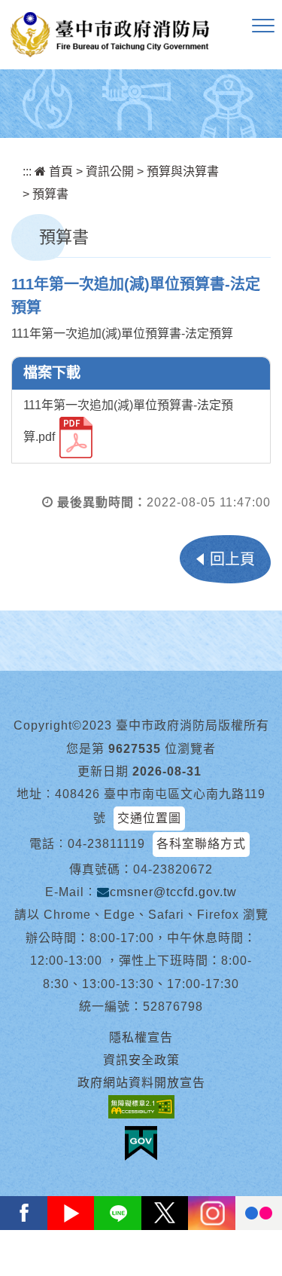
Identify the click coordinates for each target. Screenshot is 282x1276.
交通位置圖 (149, 818)
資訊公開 (110, 171)
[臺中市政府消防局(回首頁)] (110, 34)
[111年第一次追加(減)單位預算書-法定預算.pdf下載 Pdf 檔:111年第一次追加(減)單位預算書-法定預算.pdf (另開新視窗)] (76, 437)
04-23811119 (106, 843)
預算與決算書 (183, 171)
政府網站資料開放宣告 (141, 1082)
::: (27, 171)
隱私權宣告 (141, 1037)
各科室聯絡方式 (201, 843)
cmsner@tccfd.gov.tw (173, 892)
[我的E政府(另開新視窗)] (141, 1143)
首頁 (59, 171)
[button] (263, 26)
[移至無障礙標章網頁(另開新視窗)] (141, 1106)
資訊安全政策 (141, 1060)
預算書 (50, 194)
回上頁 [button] (232, 559)
